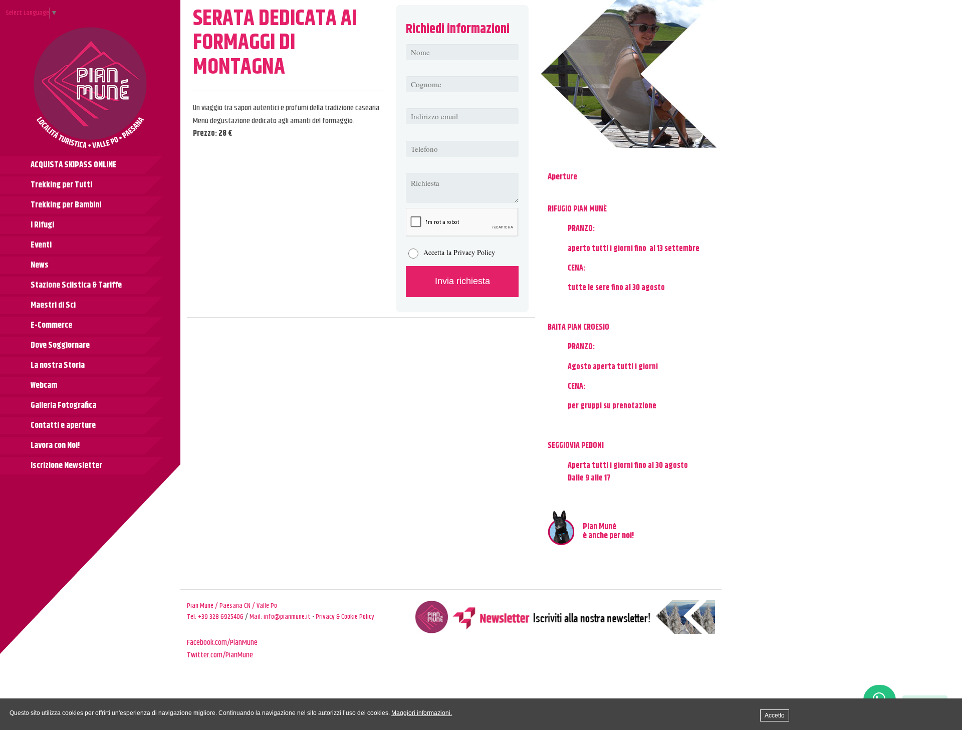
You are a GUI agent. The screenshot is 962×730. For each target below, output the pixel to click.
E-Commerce (51, 325)
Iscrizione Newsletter (66, 465)
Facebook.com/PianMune (222, 642)
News (40, 265)
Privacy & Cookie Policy (345, 616)
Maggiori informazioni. (421, 712)
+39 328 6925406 (221, 616)
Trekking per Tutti (61, 184)
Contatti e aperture (63, 425)
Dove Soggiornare (60, 345)
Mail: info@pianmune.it (280, 616)
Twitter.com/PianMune (220, 655)
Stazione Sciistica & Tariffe (76, 285)
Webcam (44, 385)
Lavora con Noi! (55, 445)
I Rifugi (42, 224)
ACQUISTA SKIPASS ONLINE (74, 164)
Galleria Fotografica (63, 405)
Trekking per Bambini (66, 204)
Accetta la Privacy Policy (459, 252)
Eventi (41, 245)
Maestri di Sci (53, 305)
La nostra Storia (58, 365)
